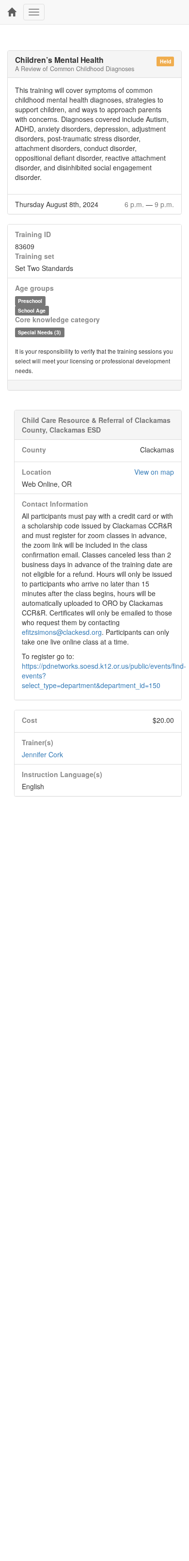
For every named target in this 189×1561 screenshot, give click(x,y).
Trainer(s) (37, 742)
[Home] (11, 12)
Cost (29, 720)
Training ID (33, 234)
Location (36, 472)
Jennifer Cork (42, 754)
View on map (154, 472)
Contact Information (55, 504)
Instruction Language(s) (62, 774)
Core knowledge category (57, 319)
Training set (34, 256)
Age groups (34, 288)
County (34, 449)
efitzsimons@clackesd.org (62, 632)
